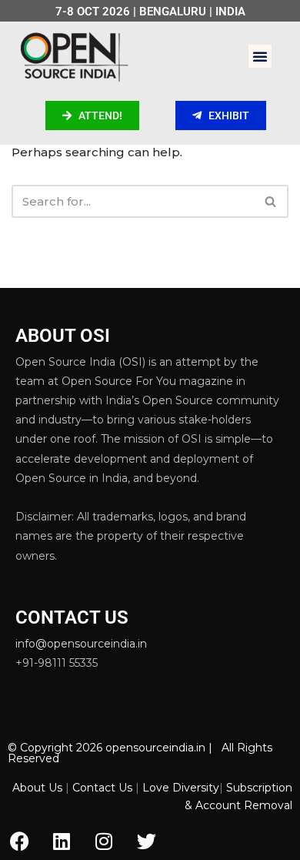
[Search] (271, 201)
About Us (37, 788)
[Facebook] (19, 841)
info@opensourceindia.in (81, 644)
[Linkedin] (61, 841)
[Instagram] (104, 841)
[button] (260, 56)
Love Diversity (180, 788)
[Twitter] (146, 841)
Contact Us (102, 788)
